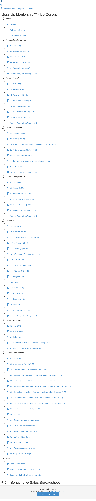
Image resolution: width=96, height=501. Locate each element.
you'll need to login (57, 491)
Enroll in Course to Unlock (48, 494)
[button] (1, 2)
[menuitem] (1, 5)
